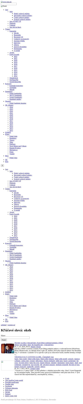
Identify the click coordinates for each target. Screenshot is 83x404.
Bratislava (13, 138)
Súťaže (16, 33)
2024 (11, 107)
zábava (42, 367)
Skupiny (8, 101)
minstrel (53, 363)
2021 (15, 58)
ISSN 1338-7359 (11, 396)
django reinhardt (49, 361)
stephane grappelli (62, 365)
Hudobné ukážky (15, 99)
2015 (15, 70)
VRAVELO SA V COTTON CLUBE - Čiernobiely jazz (34, 357)
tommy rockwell (20, 367)
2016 (15, 68)
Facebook (8, 386)
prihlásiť (4, 325)
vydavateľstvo (48, 345)
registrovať (11, 325)
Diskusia (12, 23)
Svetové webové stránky (22, 19)
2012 (15, 76)
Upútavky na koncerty (21, 39)
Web (11, 12)
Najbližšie (13, 88)
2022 (15, 56)
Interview (17, 43)
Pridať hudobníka (16, 93)
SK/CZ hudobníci (16, 95)
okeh (29, 345)
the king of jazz (74, 365)
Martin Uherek (36, 347)
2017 (15, 66)
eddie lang (59, 361)
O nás (7, 378)
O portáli (17, 51)
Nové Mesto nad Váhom (18, 146)
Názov (3, 335)
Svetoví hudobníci (16, 97)
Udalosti (12, 25)
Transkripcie (14, 78)
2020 (15, 60)
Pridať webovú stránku (22, 14)
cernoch (70, 359)
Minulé (12, 89)
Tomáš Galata (35, 368)
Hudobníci (8, 91)
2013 (15, 74)
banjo (16, 359)
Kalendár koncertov (16, 86)
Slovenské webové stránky (23, 15)
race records (35, 365)
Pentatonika (18, 49)
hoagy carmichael (70, 361)
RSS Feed (8, 390)
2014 (15, 72)
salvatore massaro (49, 365)
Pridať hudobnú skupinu (18, 103)
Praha (11, 152)
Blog (7, 156)
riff (41, 365)
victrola (37, 367)
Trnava (12, 140)
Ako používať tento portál (14, 380)
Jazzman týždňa (19, 41)
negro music (69, 363)
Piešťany (13, 144)
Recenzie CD (18, 37)
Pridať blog (13, 158)
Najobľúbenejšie (15, 82)
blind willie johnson (47, 359)
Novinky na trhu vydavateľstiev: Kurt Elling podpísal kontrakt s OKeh (39, 343)
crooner (32, 361)
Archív (12, 52)
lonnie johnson (45, 363)
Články (7, 29)
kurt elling (23, 345)
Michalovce (14, 150)
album (17, 345)
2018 (15, 64)
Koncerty (8, 84)
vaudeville (30, 367)
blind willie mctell (61, 359)
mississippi (61, 363)
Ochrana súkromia (11, 388)
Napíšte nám (9, 384)
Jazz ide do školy (15, 27)
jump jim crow (34, 363)
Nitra (11, 142)
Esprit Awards (14, 54)
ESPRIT (8, 132)
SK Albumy (9, 105)
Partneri (7, 394)
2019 (15, 62)
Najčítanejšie (14, 80)
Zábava (16, 45)
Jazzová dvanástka (20, 47)
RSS (6, 162)
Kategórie (13, 31)
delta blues (39, 361)
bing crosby (23, 359)
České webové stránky (21, 17)
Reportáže (17, 35)
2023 (11, 109)
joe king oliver (24, 363)
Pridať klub (13, 136)
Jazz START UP (15, 21)
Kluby (7, 134)
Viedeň (12, 154)
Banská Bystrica (15, 148)
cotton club (25, 361)
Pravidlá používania (12, 382)
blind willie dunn (34, 359)
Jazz (6, 10)
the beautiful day (37, 345)
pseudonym (26, 365)
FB (6, 160)
